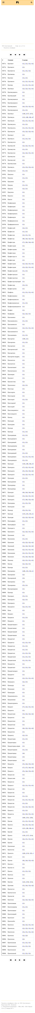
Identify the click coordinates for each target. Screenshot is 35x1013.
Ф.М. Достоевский (7, 46)
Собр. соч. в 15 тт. (20, 46)
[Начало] (11, 54)
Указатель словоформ (9, 48)
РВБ (17, 2)
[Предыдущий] (15, 54)
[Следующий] (20, 54)
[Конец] (24, 54)
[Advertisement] (17, 24)
